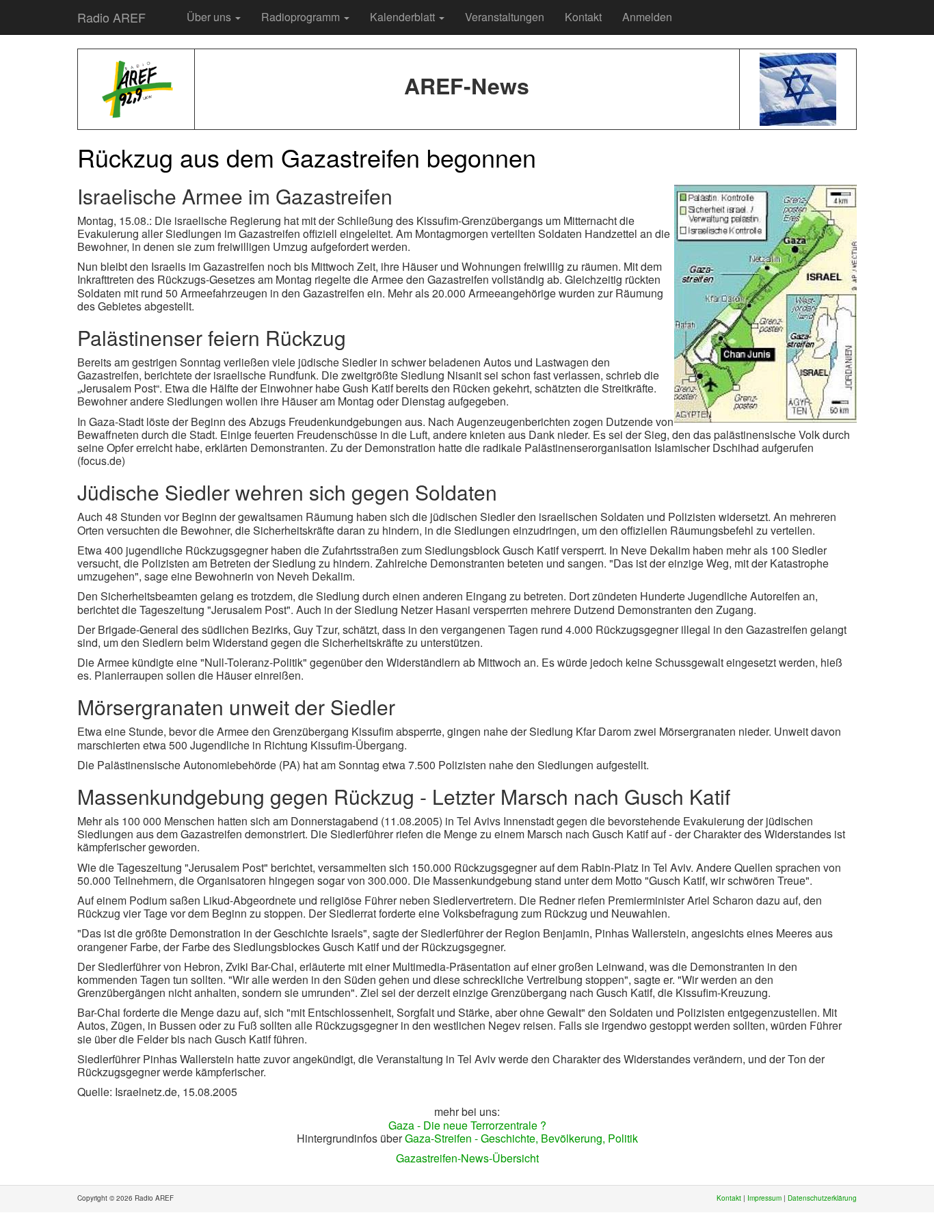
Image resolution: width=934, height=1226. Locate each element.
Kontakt (583, 17)
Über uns (210, 17)
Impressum (764, 1198)
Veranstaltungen (504, 17)
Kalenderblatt (404, 17)
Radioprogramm (302, 17)
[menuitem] (166, 10)
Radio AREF (111, 17)
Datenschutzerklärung (822, 1198)
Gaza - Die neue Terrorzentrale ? (467, 1125)
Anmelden (647, 17)
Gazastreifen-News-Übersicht (467, 1158)
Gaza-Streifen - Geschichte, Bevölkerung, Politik (521, 1138)
